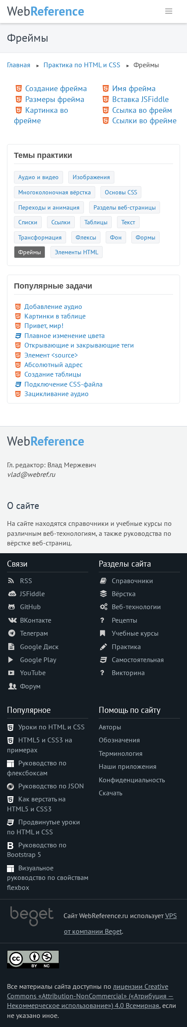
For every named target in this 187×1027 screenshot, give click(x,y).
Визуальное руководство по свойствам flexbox (47, 877)
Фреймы (29, 252)
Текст (128, 222)
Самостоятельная (138, 659)
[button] (168, 11)
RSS (26, 580)
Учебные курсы (135, 633)
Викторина (128, 672)
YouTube (33, 672)
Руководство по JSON (51, 785)
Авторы (110, 726)
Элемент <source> (51, 355)
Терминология (121, 753)
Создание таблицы (52, 374)
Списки (27, 222)
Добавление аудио (53, 306)
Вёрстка (124, 593)
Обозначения (119, 739)
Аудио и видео (38, 177)
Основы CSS (121, 192)
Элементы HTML (76, 252)
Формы (145, 237)
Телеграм (34, 633)
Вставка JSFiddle (140, 99)
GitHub (30, 606)
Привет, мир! (43, 325)
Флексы (86, 237)
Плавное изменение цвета (64, 335)
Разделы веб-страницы (125, 207)
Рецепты (124, 620)
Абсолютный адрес (53, 364)
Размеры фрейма (54, 99)
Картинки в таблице (55, 316)
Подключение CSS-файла (63, 384)
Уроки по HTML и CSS (51, 726)
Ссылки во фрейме (144, 120)
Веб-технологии (136, 606)
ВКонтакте (35, 620)
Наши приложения (128, 766)
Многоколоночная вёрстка (54, 192)
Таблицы (95, 222)
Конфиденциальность (132, 779)
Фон (116, 237)
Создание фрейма (56, 88)
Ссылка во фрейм (142, 110)
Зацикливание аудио (56, 393)
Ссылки (60, 222)
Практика (126, 646)
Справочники (132, 580)
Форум (30, 686)
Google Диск (39, 646)
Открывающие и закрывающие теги (79, 345)
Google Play (38, 659)
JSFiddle (32, 593)
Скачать (110, 792)
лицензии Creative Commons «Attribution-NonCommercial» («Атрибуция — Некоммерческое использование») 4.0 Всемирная (90, 996)
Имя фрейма (134, 88)
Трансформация (40, 237)
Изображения (91, 177)
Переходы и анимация (49, 207)
